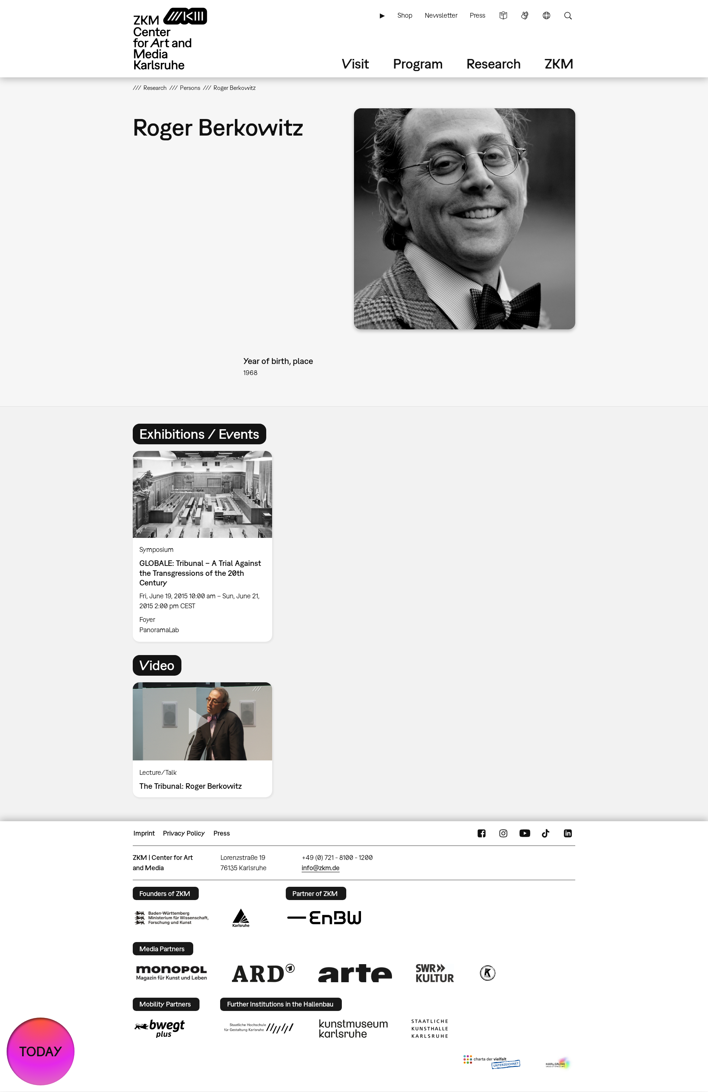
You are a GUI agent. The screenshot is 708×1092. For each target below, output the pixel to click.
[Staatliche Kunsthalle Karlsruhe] (430, 1028)
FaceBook (481, 833)
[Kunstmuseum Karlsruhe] (353, 1028)
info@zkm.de (321, 868)
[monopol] (171, 973)
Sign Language (524, 15)
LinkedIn (567, 833)
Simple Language (503, 15)
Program (418, 63)
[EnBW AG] (324, 917)
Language (546, 15)
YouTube (524, 833)
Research (493, 63)
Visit (355, 63)
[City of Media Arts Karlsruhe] (559, 1063)
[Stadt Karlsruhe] (241, 918)
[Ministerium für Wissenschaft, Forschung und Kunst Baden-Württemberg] (171, 918)
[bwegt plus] (160, 1028)
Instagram (503, 833)
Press (477, 15)
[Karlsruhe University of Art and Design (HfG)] (259, 1028)
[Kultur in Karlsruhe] (487, 973)
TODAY (40, 1051)
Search (567, 15)
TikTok (546, 833)
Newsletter (441, 15)
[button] (464, 218)
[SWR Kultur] (435, 973)
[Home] (181, 38)
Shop (405, 15)
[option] (206, 546)
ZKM (559, 63)
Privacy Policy (184, 833)
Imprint (144, 833)
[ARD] (263, 973)
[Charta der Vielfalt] (492, 1063)
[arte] (355, 973)
